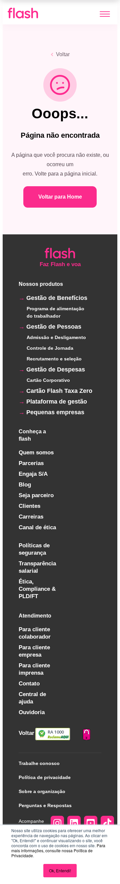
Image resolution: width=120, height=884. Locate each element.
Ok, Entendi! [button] (60, 870)
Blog (25, 484)
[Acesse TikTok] (107, 824)
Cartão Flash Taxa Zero (59, 391)
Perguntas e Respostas (45, 805)
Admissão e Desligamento (56, 337)
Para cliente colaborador (35, 633)
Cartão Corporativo (48, 380)
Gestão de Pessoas (53, 326)
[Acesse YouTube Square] (90, 824)
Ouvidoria (32, 712)
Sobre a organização (42, 791)
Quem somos (36, 452)
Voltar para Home (60, 197)
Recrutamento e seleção (54, 358)
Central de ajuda (32, 698)
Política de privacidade (45, 777)
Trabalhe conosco (39, 763)
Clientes (29, 506)
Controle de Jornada (50, 348)
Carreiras (31, 517)
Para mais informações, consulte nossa (58, 848)
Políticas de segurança (34, 549)
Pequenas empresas (55, 412)
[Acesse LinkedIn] (74, 824)
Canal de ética (37, 527)
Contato (29, 683)
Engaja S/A (33, 474)
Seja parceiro (36, 495)
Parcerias (31, 463)
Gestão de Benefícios (56, 298)
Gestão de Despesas (55, 369)
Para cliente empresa (34, 651)
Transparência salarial (37, 567)
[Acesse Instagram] (57, 824)
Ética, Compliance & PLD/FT (37, 588)
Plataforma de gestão (56, 401)
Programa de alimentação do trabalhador (55, 312)
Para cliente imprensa (34, 669)
